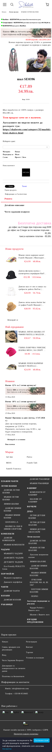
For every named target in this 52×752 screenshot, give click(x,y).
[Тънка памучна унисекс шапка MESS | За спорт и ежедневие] (11, 352)
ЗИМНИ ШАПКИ (11, 504)
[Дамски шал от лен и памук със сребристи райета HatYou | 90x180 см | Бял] (11, 291)
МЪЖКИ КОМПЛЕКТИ (14, 545)
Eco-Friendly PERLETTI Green (13, 567)
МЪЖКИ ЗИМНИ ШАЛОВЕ (38, 574)
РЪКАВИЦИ (7, 605)
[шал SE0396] (13, 60)
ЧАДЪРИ (5, 550)
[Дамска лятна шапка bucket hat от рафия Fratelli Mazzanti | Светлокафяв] (11, 307)
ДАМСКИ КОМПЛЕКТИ (8, 539)
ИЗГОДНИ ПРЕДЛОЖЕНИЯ (35, 620)
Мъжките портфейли (13, 578)
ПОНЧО (34, 596)
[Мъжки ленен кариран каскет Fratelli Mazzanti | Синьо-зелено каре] (11, 368)
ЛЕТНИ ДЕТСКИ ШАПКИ (36, 516)
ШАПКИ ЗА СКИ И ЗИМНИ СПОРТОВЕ (13, 527)
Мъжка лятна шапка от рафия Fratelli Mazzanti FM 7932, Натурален (32, 333)
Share (11, 186)
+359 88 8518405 (20, 694)
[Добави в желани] (45, 166)
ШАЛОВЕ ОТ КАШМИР (35, 500)
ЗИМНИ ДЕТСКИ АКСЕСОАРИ (36, 530)
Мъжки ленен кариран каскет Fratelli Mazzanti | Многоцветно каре (32, 256)
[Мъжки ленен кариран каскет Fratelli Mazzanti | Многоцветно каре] (11, 260)
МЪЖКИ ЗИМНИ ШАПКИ (12, 516)
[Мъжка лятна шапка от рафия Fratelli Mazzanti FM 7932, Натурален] (11, 337)
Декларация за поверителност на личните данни (13, 668)
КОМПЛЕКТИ (7, 534)
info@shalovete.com (20, 689)
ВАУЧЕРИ (31, 507)
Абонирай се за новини (16, 440)
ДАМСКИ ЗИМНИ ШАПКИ (12, 509)
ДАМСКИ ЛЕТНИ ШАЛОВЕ (37, 542)
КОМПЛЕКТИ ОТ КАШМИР (36, 493)
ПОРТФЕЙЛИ (7, 574)
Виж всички (10, 444)
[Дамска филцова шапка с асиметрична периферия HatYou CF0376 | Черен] (11, 276)
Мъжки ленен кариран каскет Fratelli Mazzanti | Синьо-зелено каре (32, 364)
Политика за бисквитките (13, 676)
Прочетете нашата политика (26, 734)
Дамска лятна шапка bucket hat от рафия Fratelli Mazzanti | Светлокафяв (32, 303)
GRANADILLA (11, 522)
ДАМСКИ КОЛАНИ (12, 600)
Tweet (24, 186)
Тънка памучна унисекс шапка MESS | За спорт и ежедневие (32, 349)
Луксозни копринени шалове (38, 556)
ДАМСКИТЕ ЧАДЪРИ (13, 558)
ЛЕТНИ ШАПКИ (9, 486)
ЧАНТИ (4, 587)
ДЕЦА (30, 511)
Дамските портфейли (13, 582)
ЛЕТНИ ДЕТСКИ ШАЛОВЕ (36, 523)
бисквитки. (7, 749)
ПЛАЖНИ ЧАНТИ (9, 481)
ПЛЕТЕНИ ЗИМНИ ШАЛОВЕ (39, 590)
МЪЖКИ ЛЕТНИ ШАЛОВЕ (30, 12)
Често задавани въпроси (17, 212)
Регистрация (31, 642)
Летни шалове (13, 12)
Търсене (29, 652)
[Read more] (25, 391)
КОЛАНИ (5, 596)
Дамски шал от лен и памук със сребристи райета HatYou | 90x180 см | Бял (32, 288)
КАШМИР (32, 488)
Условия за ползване (35, 658)
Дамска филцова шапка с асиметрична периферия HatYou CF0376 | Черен (32, 272)
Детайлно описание (14, 205)
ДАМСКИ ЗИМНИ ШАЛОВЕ (38, 567)
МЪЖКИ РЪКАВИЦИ (39, 483)
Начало (4, 12)
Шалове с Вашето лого (40, 615)
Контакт (29, 647)
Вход (4, 655)
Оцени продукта (10, 190)
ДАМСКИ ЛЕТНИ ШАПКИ (11, 491)
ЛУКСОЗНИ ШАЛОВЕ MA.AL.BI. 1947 (39, 582)
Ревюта (8, 199)
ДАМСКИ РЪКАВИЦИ (40, 479)
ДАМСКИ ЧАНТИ (12, 591)
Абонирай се (12, 320)
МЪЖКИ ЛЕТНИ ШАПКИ (10, 498)
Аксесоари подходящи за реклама (38, 602)
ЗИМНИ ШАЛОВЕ (38, 562)
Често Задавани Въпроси (12, 660)
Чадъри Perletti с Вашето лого (36, 609)
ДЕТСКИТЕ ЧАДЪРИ (13, 562)
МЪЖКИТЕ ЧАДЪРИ (13, 554)
